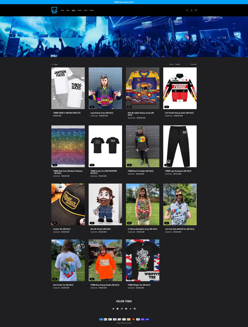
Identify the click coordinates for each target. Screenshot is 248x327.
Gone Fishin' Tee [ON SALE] (63, 285)
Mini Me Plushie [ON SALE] (101, 229)
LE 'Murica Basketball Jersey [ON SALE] (142, 229)
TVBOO (122, 323)
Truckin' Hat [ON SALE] (61, 229)
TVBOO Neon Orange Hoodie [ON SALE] (105, 285)
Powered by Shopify (127, 323)
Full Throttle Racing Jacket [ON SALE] (179, 113)
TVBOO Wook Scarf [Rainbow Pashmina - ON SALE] (67, 172)
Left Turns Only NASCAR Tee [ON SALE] (179, 229)
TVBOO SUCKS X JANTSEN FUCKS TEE (67, 113)
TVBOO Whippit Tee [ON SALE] (139, 285)
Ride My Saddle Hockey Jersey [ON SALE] (141, 114)
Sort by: (171, 64)
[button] (187, 10)
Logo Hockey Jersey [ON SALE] (102, 113)
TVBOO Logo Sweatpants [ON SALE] (178, 171)
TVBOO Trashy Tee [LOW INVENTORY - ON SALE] (104, 172)
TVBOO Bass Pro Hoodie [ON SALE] (141, 171)
